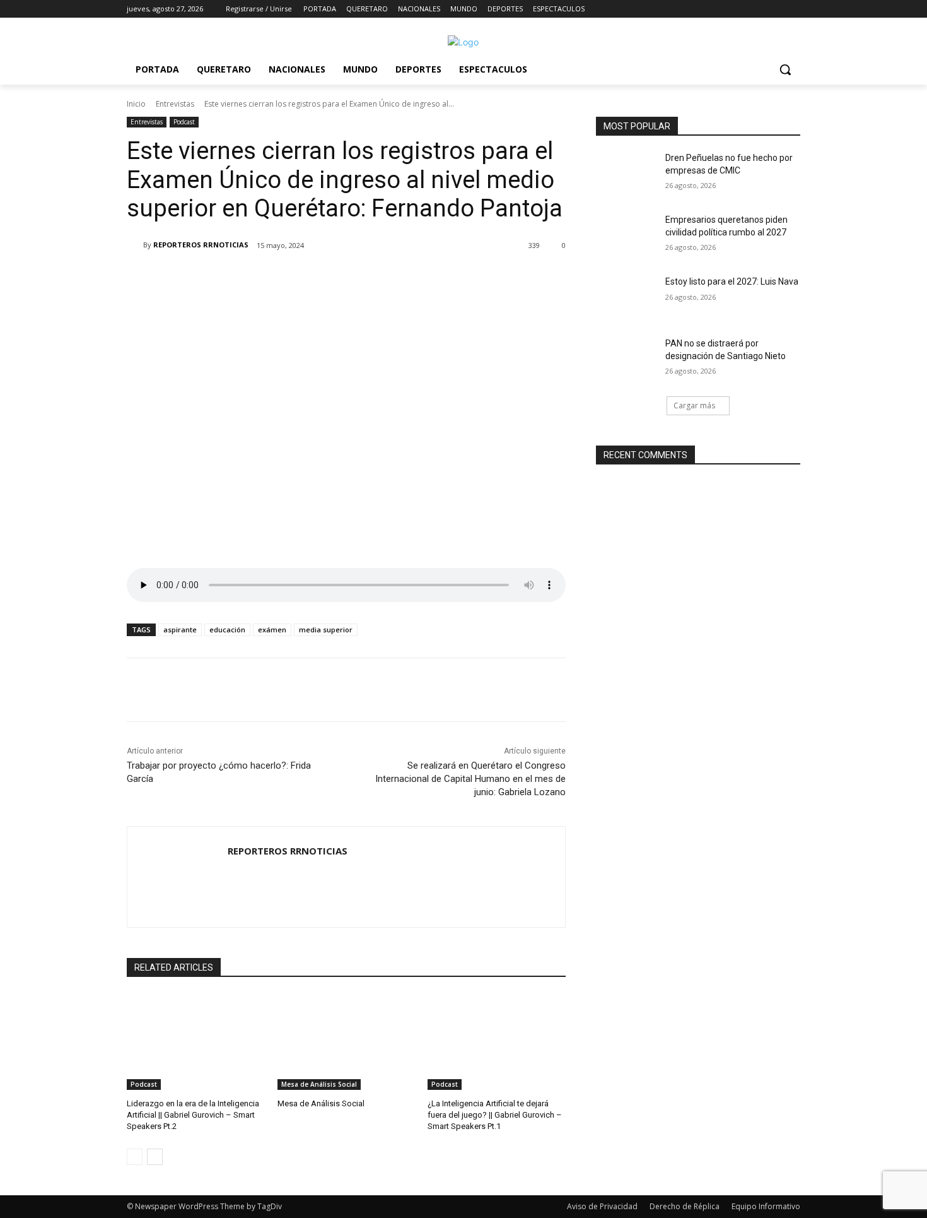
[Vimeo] (775, 9)
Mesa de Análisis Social (319, 1084)
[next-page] (155, 1157)
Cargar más (694, 405)
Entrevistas (175, 103)
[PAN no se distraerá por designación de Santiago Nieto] (626, 359)
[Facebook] (723, 9)
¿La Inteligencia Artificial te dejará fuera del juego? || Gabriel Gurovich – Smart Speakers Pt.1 (495, 1115)
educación (227, 629)
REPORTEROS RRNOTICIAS (200, 244)
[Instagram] (740, 9)
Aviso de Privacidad (602, 1206)
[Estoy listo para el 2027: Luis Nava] (626, 297)
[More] (334, 277)
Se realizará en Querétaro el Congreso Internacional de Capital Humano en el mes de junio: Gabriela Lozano (470, 779)
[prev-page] (135, 1157)
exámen (272, 629)
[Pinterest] (275, 277)
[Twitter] (758, 9)
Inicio (136, 103)
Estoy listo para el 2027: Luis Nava (731, 281)
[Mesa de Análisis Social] (346, 1041)
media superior (326, 629)
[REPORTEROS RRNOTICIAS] (135, 245)
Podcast (184, 121)
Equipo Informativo (766, 1206)
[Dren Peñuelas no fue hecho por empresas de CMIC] (626, 173)
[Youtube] (793, 9)
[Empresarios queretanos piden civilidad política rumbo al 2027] (626, 235)
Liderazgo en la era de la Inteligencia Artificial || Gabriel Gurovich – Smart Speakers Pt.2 (193, 1115)
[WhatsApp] (304, 277)
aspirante (180, 629)
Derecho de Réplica (685, 1206)
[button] (785, 69)
